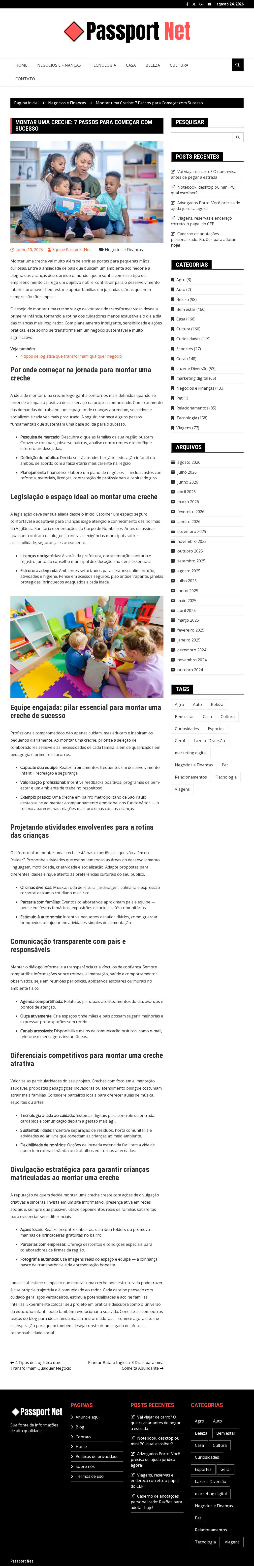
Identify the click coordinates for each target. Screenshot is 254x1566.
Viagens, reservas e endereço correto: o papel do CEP (201, 221)
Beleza (153, 65)
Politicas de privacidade (97, 1456)
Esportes (184, 348)
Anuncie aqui (87, 1417)
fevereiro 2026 (190, 511)
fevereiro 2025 (190, 630)
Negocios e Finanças (59, 65)
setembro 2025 (191, 561)
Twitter (194, 4)
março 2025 (188, 620)
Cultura (179, 65)
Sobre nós (85, 1466)
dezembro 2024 (191, 650)
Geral (181, 358)
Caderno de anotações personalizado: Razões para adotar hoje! (203, 239)
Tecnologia (103, 65)
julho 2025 (187, 580)
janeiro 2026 (188, 521)
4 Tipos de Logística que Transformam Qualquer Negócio (40, 1365)
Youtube (210, 4)
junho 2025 (187, 590)
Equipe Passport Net (71, 249)
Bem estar (185, 309)
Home (21, 65)
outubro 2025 (190, 551)
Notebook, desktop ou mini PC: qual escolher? (155, 1441)
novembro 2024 (192, 660)
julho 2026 (187, 472)
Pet (179, 398)
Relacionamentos (192, 408)
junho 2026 (187, 482)
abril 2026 (186, 491)
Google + (201, 4)
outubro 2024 (190, 669)
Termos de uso (90, 1476)
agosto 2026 (188, 462)
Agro (181, 279)
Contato (25, 79)
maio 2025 (186, 600)
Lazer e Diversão (192, 368)
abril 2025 (186, 610)
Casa (131, 65)
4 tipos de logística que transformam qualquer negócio (71, 356)
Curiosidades (188, 339)
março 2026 (188, 501)
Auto (180, 289)
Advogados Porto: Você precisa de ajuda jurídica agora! (205, 205)
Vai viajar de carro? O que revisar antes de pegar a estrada (204, 174)
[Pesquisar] (238, 137)
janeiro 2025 (188, 640)
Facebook (187, 4)
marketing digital (192, 378)
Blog (80, 1427)
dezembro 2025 (191, 531)
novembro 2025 (192, 541)
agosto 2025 (188, 571)
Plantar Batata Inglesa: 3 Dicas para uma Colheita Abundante (125, 1365)
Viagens (183, 428)
